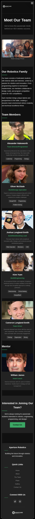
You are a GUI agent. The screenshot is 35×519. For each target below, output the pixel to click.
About (17, 474)
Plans (17, 480)
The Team (17, 477)
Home (17, 470)
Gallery (17, 484)
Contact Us (17, 425)
